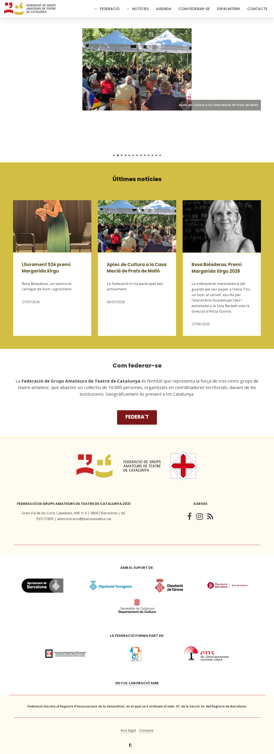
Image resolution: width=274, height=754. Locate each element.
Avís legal (128, 730)
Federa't (137, 417)
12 (156, 155)
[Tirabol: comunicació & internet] (137, 745)
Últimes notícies (137, 179)
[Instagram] (199, 518)
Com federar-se (194, 8)
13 (160, 155)
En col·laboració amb (137, 683)
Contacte (257, 8)
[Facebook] (189, 518)
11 (152, 155)
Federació (110, 8)
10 (148, 155)
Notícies (140, 8)
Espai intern (228, 8)
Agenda (163, 8)
